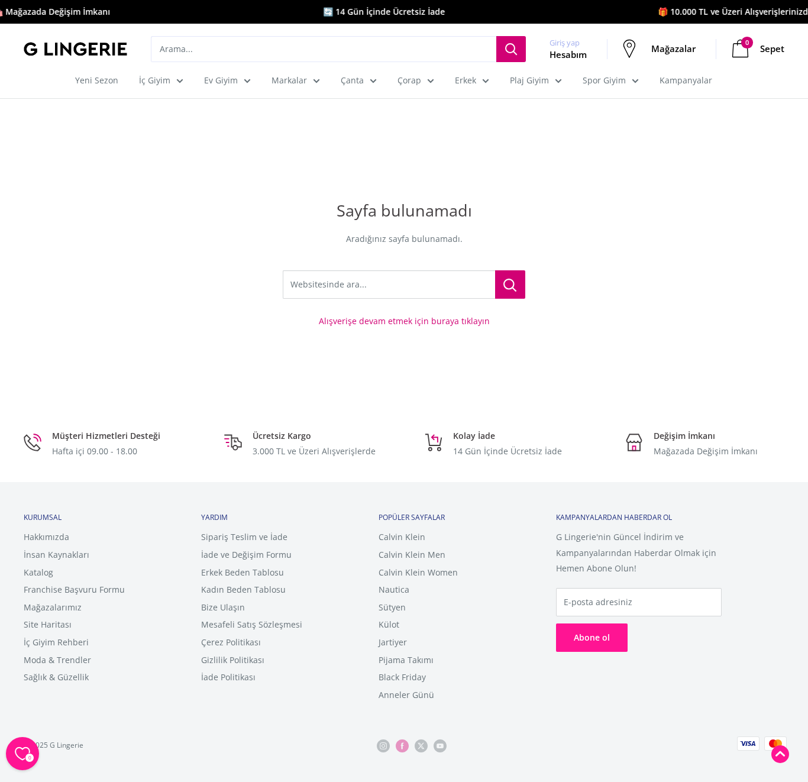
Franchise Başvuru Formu (74, 589)
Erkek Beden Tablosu (242, 572)
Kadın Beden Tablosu (243, 589)
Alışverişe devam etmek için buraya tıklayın (404, 321)
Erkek (465, 80)
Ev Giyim (221, 80)
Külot (389, 624)
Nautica (394, 589)
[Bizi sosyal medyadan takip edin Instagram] (383, 745)
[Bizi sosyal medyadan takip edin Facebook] (402, 745)
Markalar (289, 80)
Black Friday (402, 677)
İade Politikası (228, 677)
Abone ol (592, 637)
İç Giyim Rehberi (56, 642)
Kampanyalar (686, 80)
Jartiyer (393, 642)
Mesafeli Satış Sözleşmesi (251, 624)
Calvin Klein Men (412, 554)
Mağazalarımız (53, 607)
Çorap (409, 80)
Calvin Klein (402, 536)
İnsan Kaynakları (56, 554)
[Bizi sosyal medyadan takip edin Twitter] (421, 745)
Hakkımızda (46, 536)
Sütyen (392, 607)
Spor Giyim (604, 80)
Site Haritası (48, 624)
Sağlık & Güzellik (56, 677)
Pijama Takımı (406, 659)
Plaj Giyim (529, 80)
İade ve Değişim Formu (246, 554)
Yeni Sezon (96, 80)
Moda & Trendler (57, 659)
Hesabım (568, 54)
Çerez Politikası (231, 642)
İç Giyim (154, 80)
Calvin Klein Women (418, 572)
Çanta (352, 80)
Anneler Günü (406, 694)
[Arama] (511, 49)
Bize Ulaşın (223, 607)
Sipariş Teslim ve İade (244, 536)
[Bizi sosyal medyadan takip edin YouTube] (440, 745)
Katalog (38, 572)
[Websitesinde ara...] (510, 284)
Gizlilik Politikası (232, 659)
